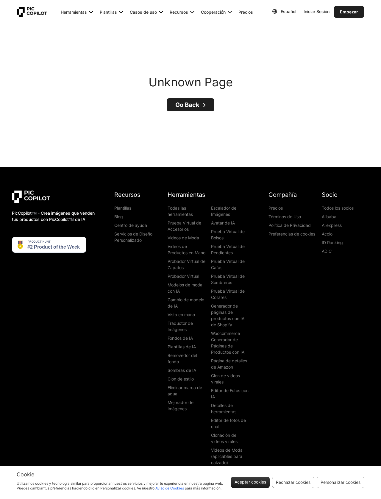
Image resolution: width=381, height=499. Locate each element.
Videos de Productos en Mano (186, 249)
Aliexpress (332, 225)
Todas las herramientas (180, 211)
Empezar (349, 11)
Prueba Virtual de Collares (228, 294)
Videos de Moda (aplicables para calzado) (227, 456)
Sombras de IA (182, 370)
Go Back (187, 104)
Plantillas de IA (182, 346)
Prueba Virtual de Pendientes (228, 249)
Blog (118, 216)
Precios (245, 12)
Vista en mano (181, 314)
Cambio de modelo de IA (186, 302)
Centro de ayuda (130, 225)
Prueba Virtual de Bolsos (228, 234)
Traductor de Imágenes (180, 326)
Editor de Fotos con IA (230, 393)
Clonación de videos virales (224, 438)
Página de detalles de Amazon (229, 363)
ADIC (327, 251)
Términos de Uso (284, 216)
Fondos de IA (180, 338)
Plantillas (122, 207)
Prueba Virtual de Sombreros (228, 279)
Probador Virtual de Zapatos (186, 264)
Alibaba (329, 216)
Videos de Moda (183, 237)
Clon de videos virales (225, 378)
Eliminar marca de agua (185, 390)
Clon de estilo (181, 378)
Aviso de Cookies (169, 488)
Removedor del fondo (182, 358)
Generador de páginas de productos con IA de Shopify (227, 315)
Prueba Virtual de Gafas (228, 264)
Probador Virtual (183, 276)
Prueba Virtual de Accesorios (184, 226)
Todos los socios (338, 207)
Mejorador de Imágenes (180, 405)
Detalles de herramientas (223, 408)
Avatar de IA (223, 222)
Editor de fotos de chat (228, 423)
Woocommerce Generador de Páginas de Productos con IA (227, 343)
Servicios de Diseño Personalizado (133, 237)
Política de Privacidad (289, 225)
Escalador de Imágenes (223, 211)
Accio (327, 233)
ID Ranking (332, 242)
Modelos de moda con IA (185, 288)
